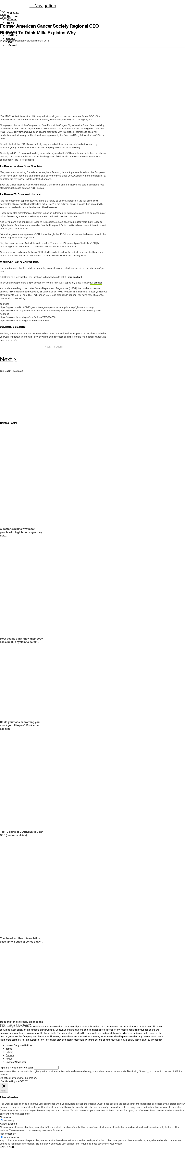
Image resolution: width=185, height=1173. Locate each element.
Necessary (8, 1120)
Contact (10, 1055)
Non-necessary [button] (8, 1133)
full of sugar (96, 282)
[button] (42, 5)
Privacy (9, 1052)
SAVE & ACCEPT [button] (9, 1147)
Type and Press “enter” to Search (17, 1067)
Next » (54, 360)
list (79, 277)
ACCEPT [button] (23, 1081)
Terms (9, 1048)
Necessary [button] (5, 1117)
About (9, 1058)
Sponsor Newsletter (16, 1062)
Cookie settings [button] (9, 1081)
